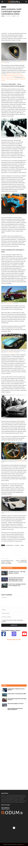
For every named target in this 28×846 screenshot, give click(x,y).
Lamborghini (17, 545)
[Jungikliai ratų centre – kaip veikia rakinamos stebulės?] (4, 573)
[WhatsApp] (11, 552)
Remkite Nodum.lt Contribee (14, 639)
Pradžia (2, 4)
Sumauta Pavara (5, 809)
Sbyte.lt (23, 844)
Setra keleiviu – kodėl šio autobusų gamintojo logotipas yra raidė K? (13, 79)
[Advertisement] (14, 25)
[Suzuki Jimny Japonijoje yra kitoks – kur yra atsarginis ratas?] (4, 585)
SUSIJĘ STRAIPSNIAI (7, 568)
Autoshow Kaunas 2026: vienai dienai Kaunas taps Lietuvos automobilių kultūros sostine (16, 579)
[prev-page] (2, 590)
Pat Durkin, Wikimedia (9, 303)
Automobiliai (7, 4)
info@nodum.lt (21, 802)
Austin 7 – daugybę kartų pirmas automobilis (21, 561)
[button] (2, 2)
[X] (5, 552)
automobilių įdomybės (9, 545)
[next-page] (4, 590)
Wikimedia (22, 137)
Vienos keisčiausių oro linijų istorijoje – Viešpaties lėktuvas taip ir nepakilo (7, 562)
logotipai (22, 545)
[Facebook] (2, 552)
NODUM (2, 16)
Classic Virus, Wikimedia (21, 461)
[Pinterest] (8, 552)
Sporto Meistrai (5, 807)
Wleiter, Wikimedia (18, 214)
